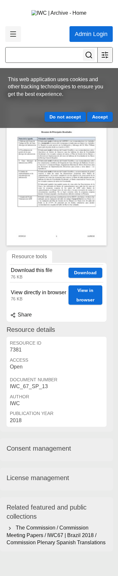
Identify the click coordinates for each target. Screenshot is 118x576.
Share (24, 314)
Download (85, 272)
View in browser (85, 295)
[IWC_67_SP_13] (57, 174)
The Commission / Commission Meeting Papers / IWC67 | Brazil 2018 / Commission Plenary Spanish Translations (56, 535)
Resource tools (29, 256)
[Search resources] (89, 55)
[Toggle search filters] (104, 55)
